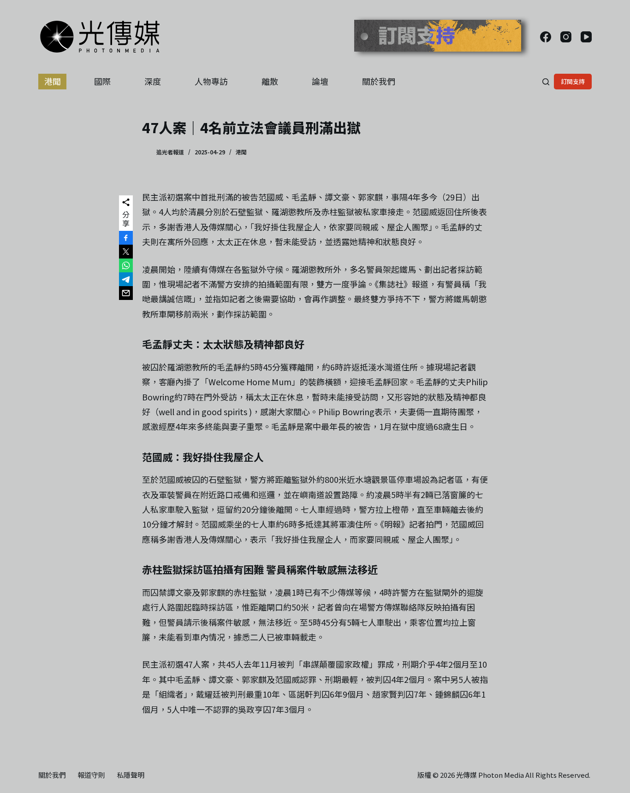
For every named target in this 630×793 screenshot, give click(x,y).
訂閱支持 (573, 81)
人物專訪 (211, 81)
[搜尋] (545, 81)
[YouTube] (586, 36)
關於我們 (378, 81)
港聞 (52, 81)
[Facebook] (545, 36)
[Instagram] (565, 36)
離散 (270, 81)
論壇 (320, 81)
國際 (102, 81)
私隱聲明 (130, 775)
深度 (152, 81)
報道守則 (91, 775)
